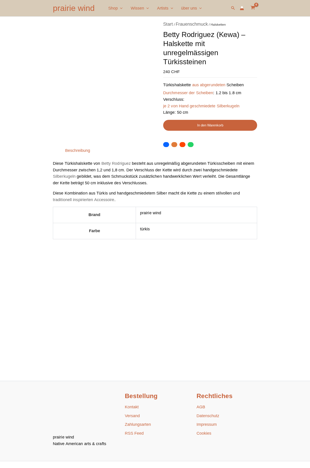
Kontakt (132, 407)
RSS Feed (134, 433)
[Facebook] (166, 144)
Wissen (137, 8)
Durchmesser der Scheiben (188, 93)
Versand (132, 416)
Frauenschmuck (192, 24)
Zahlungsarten (138, 424)
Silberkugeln (64, 176)
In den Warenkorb (210, 125)
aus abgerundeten (209, 85)
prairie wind (74, 8)
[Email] (174, 144)
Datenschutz (208, 416)
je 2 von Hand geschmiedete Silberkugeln (201, 106)
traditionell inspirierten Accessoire (83, 199)
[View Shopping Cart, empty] (252, 8)
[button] (120, 8)
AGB (201, 407)
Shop (113, 8)
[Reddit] (182, 144)
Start (168, 24)
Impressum (207, 424)
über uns (189, 8)
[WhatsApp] (191, 144)
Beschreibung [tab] (77, 150)
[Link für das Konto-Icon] (242, 8)
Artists (162, 8)
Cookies (204, 433)
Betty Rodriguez (116, 163)
